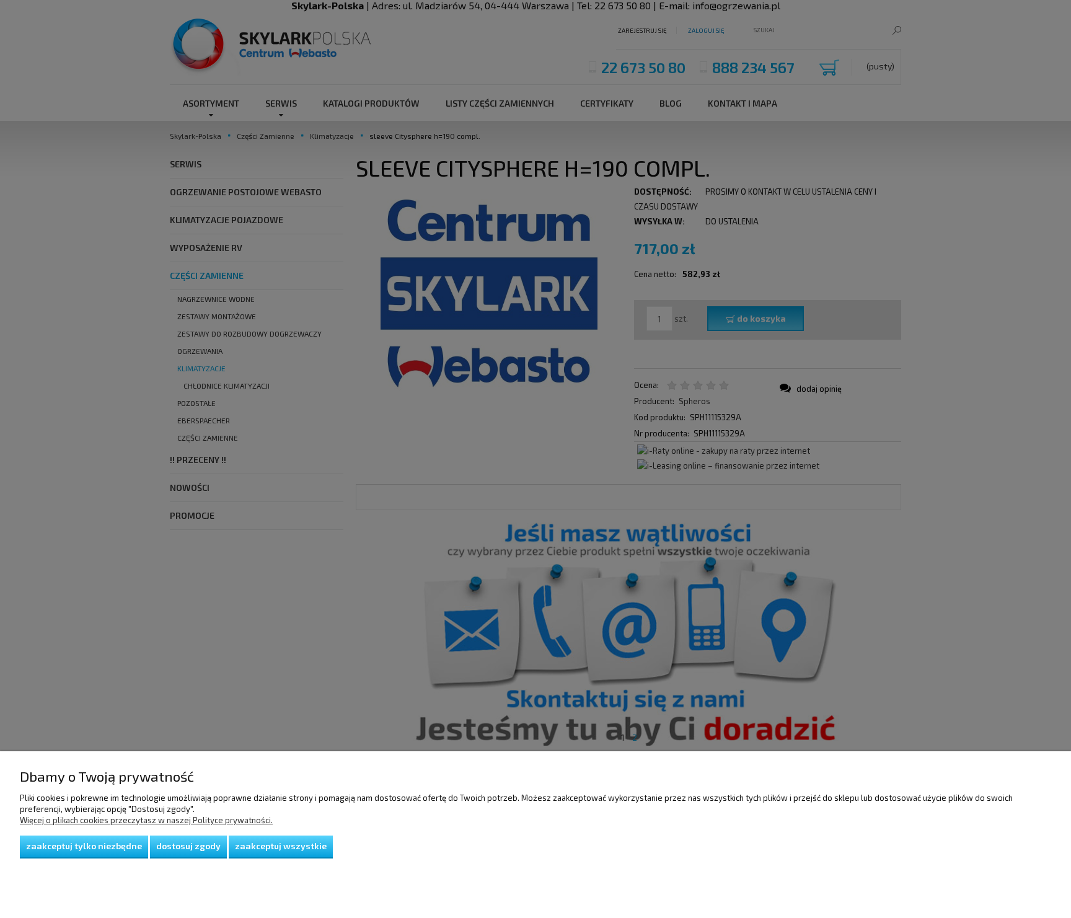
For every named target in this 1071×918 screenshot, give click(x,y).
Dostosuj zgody (188, 846)
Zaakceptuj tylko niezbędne (84, 846)
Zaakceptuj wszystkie (281, 846)
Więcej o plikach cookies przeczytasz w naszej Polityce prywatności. (146, 820)
